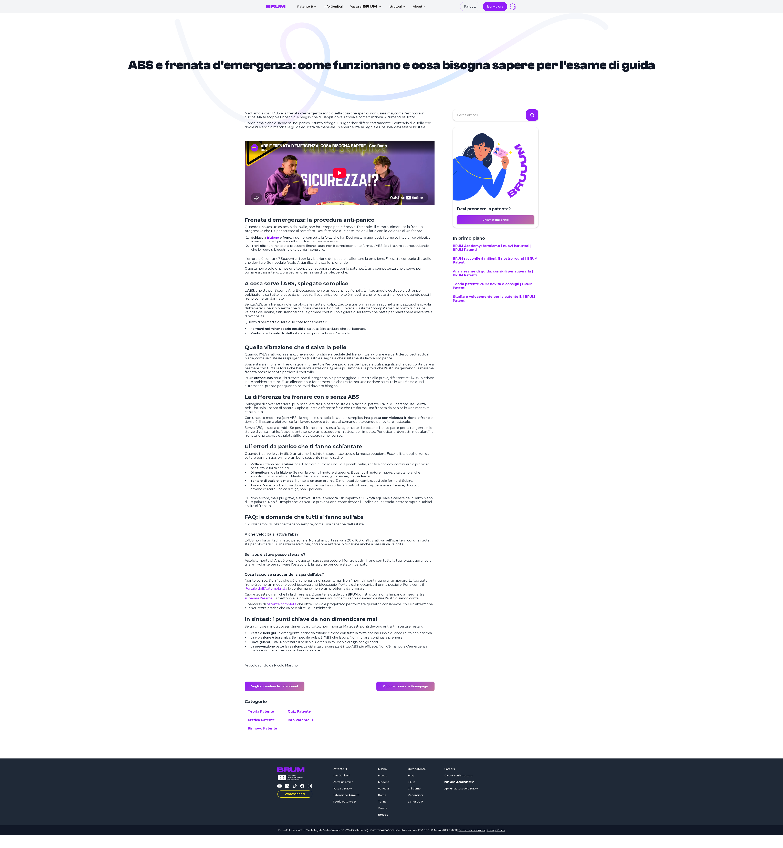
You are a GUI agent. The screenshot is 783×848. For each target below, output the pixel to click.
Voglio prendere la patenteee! (274, 686)
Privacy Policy (496, 830)
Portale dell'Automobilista (266, 588)
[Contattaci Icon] (512, 6)
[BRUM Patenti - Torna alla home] (275, 6)
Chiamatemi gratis (495, 219)
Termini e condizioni (472, 830)
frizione (273, 237)
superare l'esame (258, 598)
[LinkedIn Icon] (287, 786)
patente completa (281, 604)
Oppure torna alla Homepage (405, 686)
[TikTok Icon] (294, 786)
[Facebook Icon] (302, 786)
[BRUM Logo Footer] (294, 769)
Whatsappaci (295, 794)
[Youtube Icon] (279, 786)
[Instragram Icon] (309, 786)
